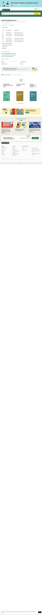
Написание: (15, 21)
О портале (13, 147)
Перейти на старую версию (36, 154)
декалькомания (23, 61)
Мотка (33, 159)
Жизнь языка (34, 132)
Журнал (2, 152)
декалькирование (4, 63)
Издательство (3, 154)
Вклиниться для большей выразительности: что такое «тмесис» (34, 130)
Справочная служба (4, 147)
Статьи (2, 133)
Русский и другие (7, 133)
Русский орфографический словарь (8, 53)
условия (2, 612)
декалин (2, 61)
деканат (21, 64)
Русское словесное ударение (7, 56)
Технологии (20, 131)
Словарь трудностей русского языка (8, 54)
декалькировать (4, 64)
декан (21, 63)
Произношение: (3, 21)
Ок (39, 612)
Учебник (2, 153)
